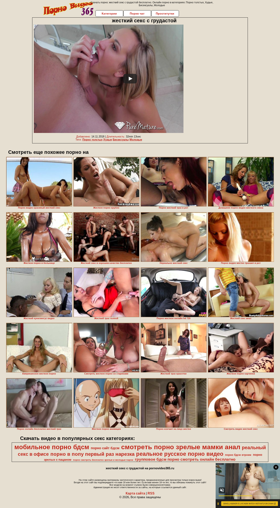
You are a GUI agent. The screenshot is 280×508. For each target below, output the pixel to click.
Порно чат (137, 13)
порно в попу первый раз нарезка (92, 454)
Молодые (136, 139)
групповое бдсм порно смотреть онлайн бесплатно (185, 459)
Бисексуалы (121, 139)
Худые (107, 139)
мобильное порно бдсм (51, 446)
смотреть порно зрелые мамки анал (180, 447)
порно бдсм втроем (238, 454)
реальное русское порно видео (179, 454)
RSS (151, 493)
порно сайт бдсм (105, 448)
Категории (109, 13)
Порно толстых (92, 139)
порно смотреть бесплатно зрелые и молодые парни (103, 460)
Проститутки (165, 13)
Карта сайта (135, 493)
